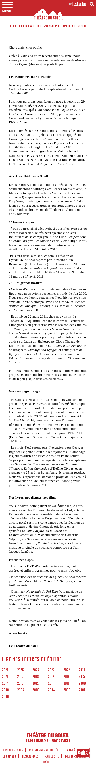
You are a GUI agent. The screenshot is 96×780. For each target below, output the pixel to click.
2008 (5, 690)
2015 (82, 677)
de (84, 4)
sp (80, 4)
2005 (36, 690)
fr (70, 4)
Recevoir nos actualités (43, 750)
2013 (20, 683)
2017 (51, 677)
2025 (20, 670)
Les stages (9, 756)
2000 (5, 697)
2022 (66, 670)
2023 (51, 670)
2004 (51, 690)
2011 (51, 683)
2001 (82, 690)
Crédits (47, 762)
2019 (20, 677)
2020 (5, 677)
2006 (20, 690)
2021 (82, 670)
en (75, 4)
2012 (36, 683)
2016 (66, 677)
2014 (5, 683)
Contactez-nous (13, 750)
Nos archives (30, 756)
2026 (5, 670)
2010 (66, 683)
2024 (36, 670)
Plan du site (52, 756)
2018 (36, 677)
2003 (66, 690)
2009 (82, 683)
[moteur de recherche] (92, 4)
